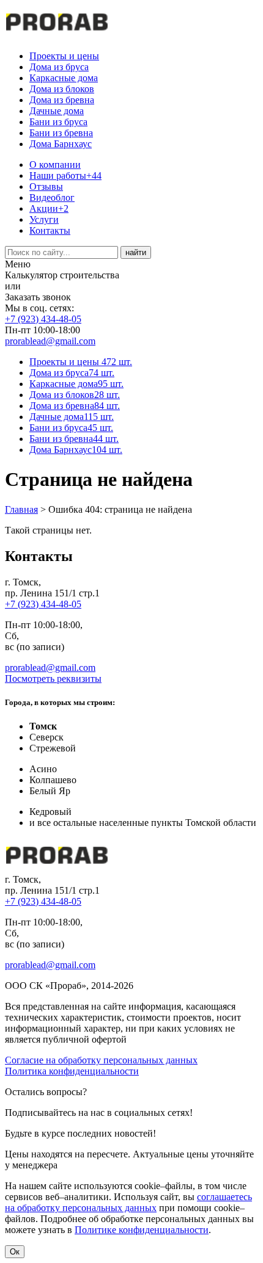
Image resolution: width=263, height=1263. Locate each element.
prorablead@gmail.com (50, 341)
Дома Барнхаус (60, 144)
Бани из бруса (58, 122)
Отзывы (46, 186)
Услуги (44, 219)
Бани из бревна (61, 133)
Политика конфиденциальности (72, 1071)
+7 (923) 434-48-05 (43, 319)
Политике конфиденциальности (142, 1230)
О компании (55, 164)
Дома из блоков (61, 89)
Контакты (49, 230)
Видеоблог (52, 197)
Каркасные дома (63, 78)
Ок (15, 1251)
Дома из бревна (61, 100)
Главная (21, 509)
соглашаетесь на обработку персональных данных (128, 1202)
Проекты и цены (64, 56)
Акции (49, 208)
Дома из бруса (59, 67)
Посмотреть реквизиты (53, 678)
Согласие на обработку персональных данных (101, 1060)
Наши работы (65, 175)
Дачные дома (56, 111)
